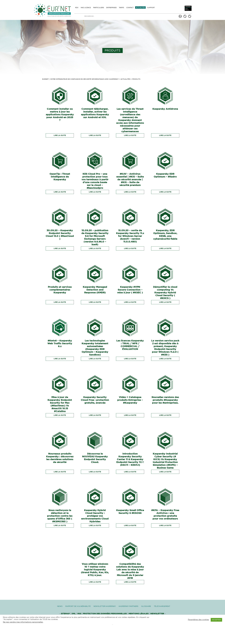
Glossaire (146, 606)
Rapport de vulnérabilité (78, 606)
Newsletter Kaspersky (105, 606)
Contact (129, 7)
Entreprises (111, 7)
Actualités (140, 7)
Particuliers (98, 7)
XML (73, 614)
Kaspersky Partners (128, 606)
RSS (79, 614)
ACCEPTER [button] (216, 620)
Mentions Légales (139, 614)
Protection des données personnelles (105, 614)
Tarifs (121, 7)
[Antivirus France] (189, 17)
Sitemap (65, 614)
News (59, 606)
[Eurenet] (185, 17)
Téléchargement (162, 606)
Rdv (76, 7)
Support (151, 7)
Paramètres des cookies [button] (198, 620)
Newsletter (157, 614)
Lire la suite (60, 135)
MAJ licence (86, 7)
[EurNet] (180, 17)
